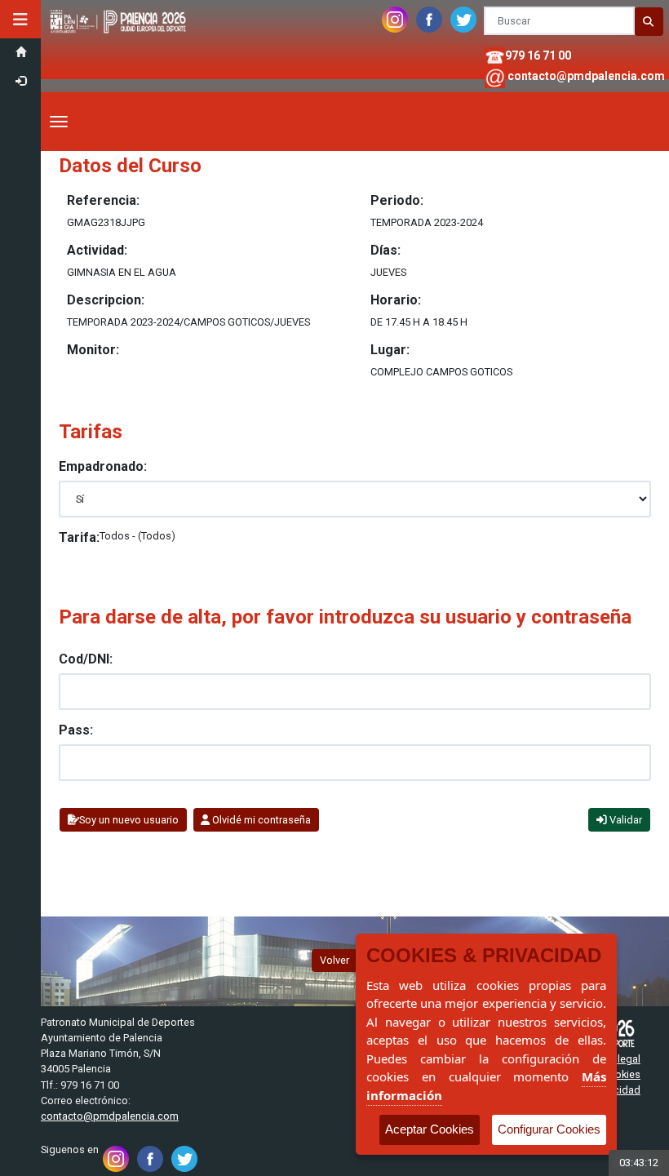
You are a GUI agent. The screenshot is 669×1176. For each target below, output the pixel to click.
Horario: (395, 300)
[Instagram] (395, 14)
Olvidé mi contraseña (260, 820)
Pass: (76, 730)
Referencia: (103, 200)
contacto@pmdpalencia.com (586, 75)
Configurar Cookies (549, 1129)
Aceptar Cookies (429, 1129)
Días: (385, 250)
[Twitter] (463, 14)
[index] (119, 8)
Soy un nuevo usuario (129, 820)
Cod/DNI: (86, 659)
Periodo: (396, 200)
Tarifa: (79, 537)
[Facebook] (429, 14)
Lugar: (390, 349)
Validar (624, 820)
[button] (20, 19)
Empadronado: (103, 466)
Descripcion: (105, 300)
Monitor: (93, 349)
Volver (334, 960)
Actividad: (97, 250)
